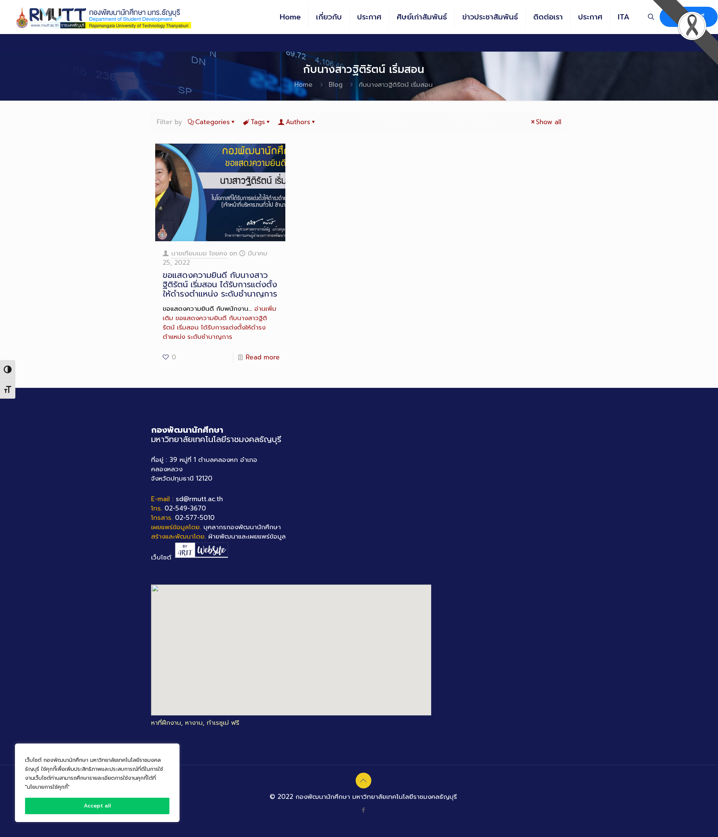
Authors (298, 122)
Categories (212, 122)
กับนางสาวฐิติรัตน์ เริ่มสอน (396, 84)
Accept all (97, 806)
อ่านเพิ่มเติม (219, 322)
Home (303, 84)
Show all (548, 122)
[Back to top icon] (363, 780)
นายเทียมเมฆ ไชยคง (199, 253)
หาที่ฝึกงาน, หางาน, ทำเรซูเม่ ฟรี (195, 722)
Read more (263, 357)
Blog (336, 84)
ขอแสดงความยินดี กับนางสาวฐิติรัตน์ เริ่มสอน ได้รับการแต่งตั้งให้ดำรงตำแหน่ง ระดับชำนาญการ (220, 284)
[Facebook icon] (363, 810)
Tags (258, 122)
